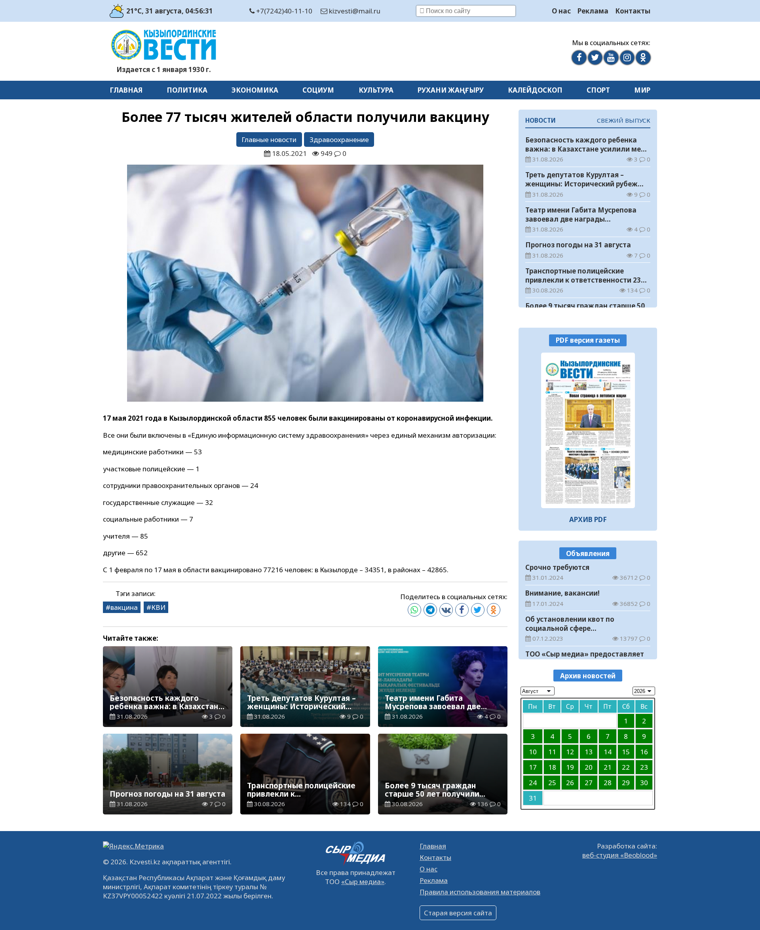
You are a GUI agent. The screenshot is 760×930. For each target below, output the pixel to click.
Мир (642, 90)
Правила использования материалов (480, 891)
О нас (561, 10)
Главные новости (268, 139)
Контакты (632, 10)
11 (552, 751)
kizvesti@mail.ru (353, 10)
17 (533, 766)
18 (552, 766)
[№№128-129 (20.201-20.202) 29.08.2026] (588, 430)
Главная (126, 90)
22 (626, 766)
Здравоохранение (339, 139)
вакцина (124, 607)
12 (570, 751)
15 (626, 751)
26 (570, 782)
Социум (318, 90)
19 (570, 766)
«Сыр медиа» (362, 881)
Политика (187, 90)
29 (626, 782)
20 (589, 766)
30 (644, 782)
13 (589, 751)
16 (644, 751)
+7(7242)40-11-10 (283, 10)
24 (533, 782)
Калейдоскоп (535, 90)
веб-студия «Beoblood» (619, 855)
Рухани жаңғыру (451, 90)
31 (533, 797)
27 (589, 782)
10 (533, 751)
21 (608, 766)
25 (552, 782)
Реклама (593, 10)
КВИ (158, 607)
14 (608, 751)
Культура (376, 90)
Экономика (255, 90)
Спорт (598, 90)
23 (644, 766)
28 (608, 782)
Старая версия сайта (458, 912)
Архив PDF (588, 519)
